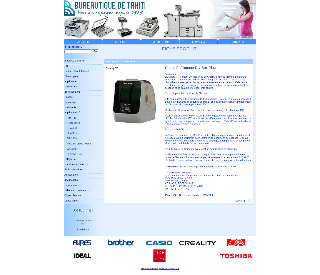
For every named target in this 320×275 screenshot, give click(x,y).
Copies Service (72, 195)
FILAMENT (71, 133)
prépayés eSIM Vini (75, 60)
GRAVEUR (71, 128)
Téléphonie (70, 159)
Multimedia (70, 107)
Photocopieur (71, 76)
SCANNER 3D (73, 154)
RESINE (70, 117)
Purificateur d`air (73, 169)
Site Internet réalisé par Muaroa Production (160, 268)
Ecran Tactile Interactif (76, 71)
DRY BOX (71, 138)
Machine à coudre (74, 164)
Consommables (72, 185)
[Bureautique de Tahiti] (82, 223)
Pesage (68, 97)
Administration (83, 229)
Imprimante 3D (72, 112)
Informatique (71, 180)
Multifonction (71, 86)
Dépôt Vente (71, 200)
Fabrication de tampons (77, 190)
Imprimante (70, 81)
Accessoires (72, 122)
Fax (66, 65)
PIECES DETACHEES (77, 143)
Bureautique (70, 102)
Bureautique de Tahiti (83, 220)
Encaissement (72, 91)
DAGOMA (70, 148)
